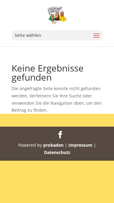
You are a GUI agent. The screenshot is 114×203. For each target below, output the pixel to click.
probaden (53, 145)
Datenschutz (57, 152)
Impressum (80, 145)
